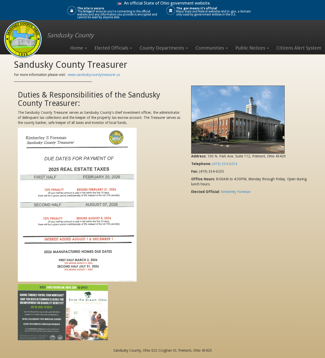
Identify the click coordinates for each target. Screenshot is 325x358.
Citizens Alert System (299, 48)
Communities (210, 48)
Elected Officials (111, 48)
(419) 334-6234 (224, 164)
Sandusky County (70, 35)
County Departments (162, 48)
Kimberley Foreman (236, 192)
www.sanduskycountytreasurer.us (94, 75)
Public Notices (250, 48)
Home (77, 48)
